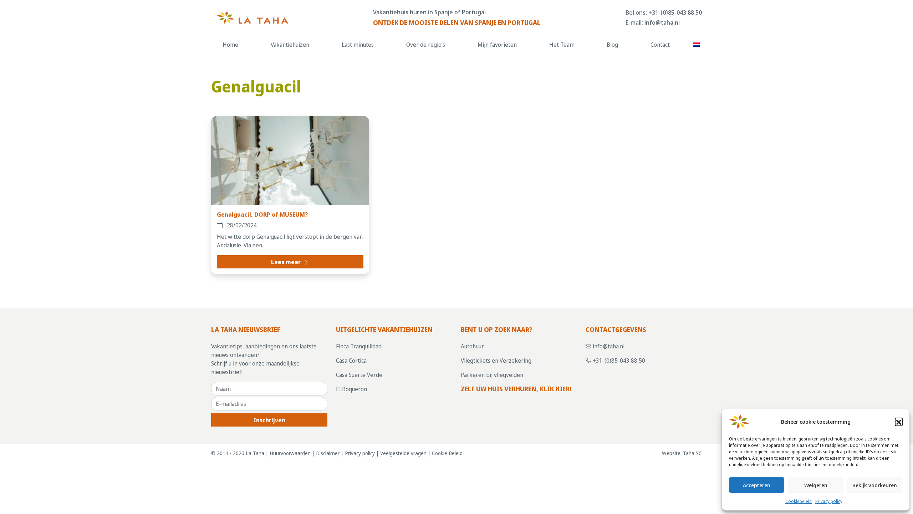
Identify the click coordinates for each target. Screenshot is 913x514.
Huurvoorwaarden (290, 453)
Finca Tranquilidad (359, 346)
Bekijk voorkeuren (874, 485)
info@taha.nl (662, 22)
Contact (660, 45)
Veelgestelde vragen (403, 453)
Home (230, 45)
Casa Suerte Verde (359, 375)
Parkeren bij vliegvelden (492, 375)
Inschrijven (269, 420)
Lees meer (286, 262)
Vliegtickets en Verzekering (496, 360)
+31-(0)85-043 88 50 (675, 12)
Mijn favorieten (497, 45)
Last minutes (358, 45)
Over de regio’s (425, 45)
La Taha (255, 453)
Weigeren (815, 485)
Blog (612, 45)
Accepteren (756, 485)
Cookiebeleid (798, 501)
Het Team (562, 45)
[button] (898, 421)
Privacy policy (828, 501)
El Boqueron (351, 389)
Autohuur (472, 346)
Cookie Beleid (447, 453)
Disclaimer (328, 453)
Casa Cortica (351, 360)
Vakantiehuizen (290, 45)
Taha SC (692, 453)
